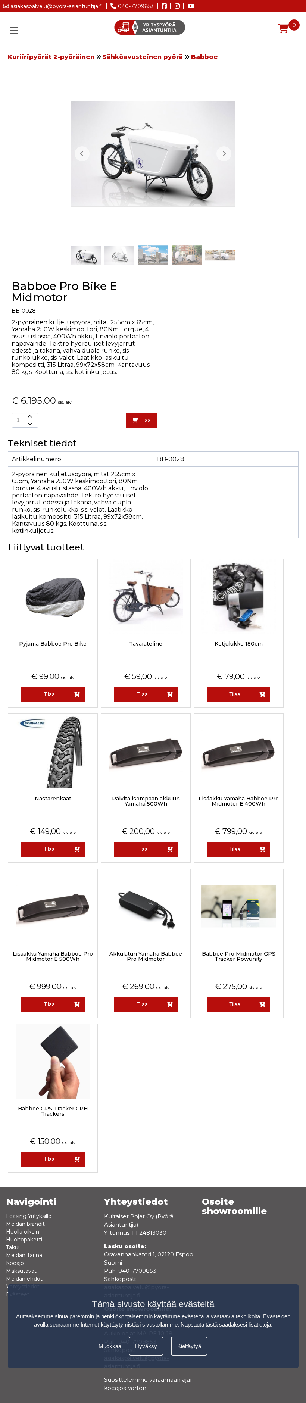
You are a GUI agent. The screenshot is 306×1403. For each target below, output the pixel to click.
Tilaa (144, 420)
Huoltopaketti (24, 1239)
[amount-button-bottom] (29, 424)
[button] (223, 153)
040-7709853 (135, 6)
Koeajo (15, 1263)
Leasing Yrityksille (28, 1216)
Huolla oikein (22, 1231)
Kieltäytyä (189, 1346)
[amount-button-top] (29, 416)
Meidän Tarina (24, 1255)
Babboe (204, 56)
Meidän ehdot (24, 1278)
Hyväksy (146, 1346)
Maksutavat (21, 1271)
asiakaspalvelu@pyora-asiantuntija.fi (56, 6)
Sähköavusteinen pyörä (143, 56)
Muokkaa (110, 1346)
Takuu (14, 1247)
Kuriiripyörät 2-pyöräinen (51, 56)
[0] (283, 28)
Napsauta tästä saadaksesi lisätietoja (226, 1324)
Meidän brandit (25, 1224)
